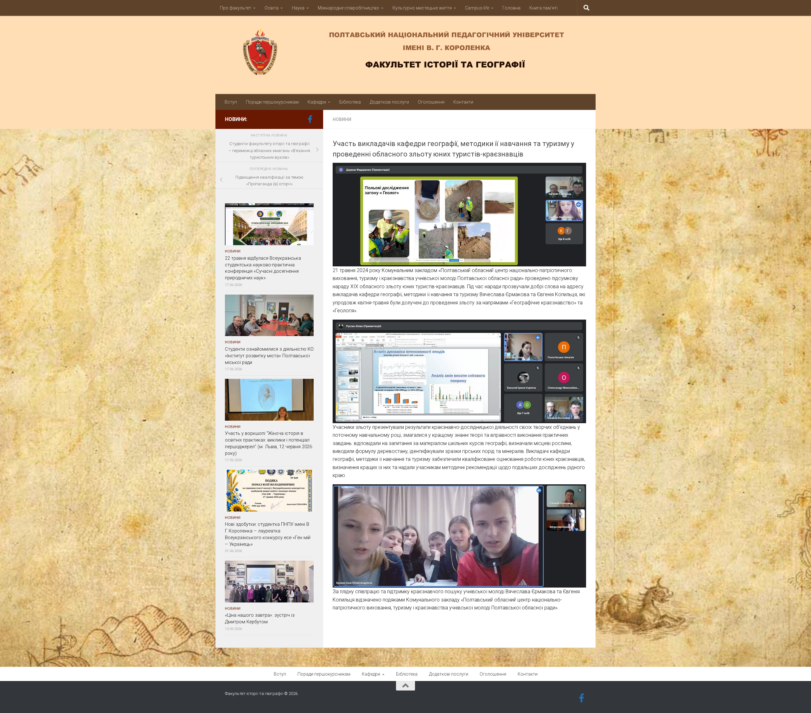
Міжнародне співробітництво (348, 7)
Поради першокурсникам (272, 102)
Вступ (231, 102)
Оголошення (431, 102)
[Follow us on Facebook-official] (310, 119)
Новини (342, 119)
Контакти (463, 102)
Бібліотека (350, 102)
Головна (511, 7)
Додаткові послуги (389, 102)
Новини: (236, 119)
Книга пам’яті (543, 7)
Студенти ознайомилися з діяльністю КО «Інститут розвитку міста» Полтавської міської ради (269, 355)
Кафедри (317, 102)
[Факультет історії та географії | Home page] (405, 52)
